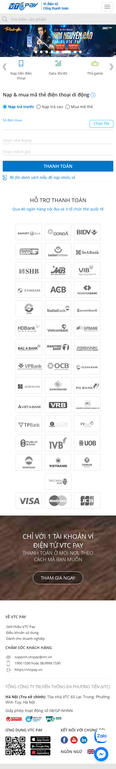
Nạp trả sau (52, 107)
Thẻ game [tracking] (95, 73)
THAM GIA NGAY (58, 578)
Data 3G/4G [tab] (58, 73)
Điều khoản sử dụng (22, 632)
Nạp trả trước (21, 107)
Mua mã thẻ (82, 107)
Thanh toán (58, 166)
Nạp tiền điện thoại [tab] (21, 76)
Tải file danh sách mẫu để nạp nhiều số (42, 177)
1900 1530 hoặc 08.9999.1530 (37, 663)
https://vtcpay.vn (28, 669)
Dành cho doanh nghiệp (25, 638)
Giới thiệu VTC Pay (20, 626)
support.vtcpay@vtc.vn (33, 656)
